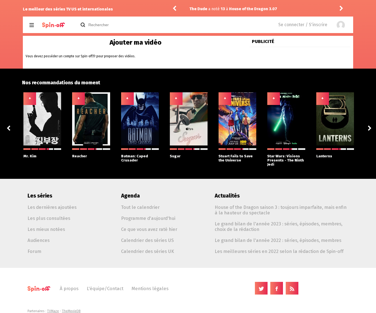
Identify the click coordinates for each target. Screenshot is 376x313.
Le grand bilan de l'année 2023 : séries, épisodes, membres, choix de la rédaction (278, 226)
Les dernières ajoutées (52, 207)
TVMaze (53, 311)
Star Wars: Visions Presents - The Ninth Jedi (285, 160)
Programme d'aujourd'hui (148, 218)
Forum (34, 251)
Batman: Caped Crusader (134, 158)
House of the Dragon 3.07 (249, 9)
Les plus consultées (49, 218)
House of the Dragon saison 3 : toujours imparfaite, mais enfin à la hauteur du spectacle (281, 209)
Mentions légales (150, 288)
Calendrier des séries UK (147, 251)
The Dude (194, 9)
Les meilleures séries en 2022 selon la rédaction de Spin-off (279, 251)
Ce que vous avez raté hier (149, 229)
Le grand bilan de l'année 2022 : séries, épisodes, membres (278, 240)
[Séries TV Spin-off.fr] (53, 25)
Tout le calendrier (140, 207)
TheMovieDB (71, 311)
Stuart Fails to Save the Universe (236, 158)
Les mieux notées (46, 229)
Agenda (130, 196)
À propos (69, 288)
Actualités (227, 196)
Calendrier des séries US (147, 240)
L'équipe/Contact (105, 288)
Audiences (39, 240)
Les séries (40, 196)
